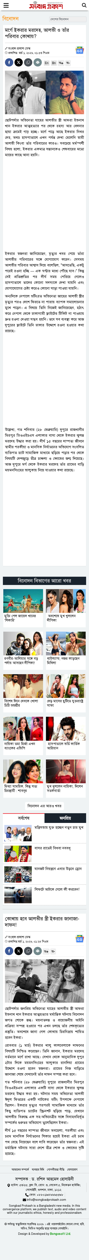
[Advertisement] (44, 204)
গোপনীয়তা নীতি (55, 1169)
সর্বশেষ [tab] (23, 818)
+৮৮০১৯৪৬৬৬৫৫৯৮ (50, 1195)
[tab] (23, 818)
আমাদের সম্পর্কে (20, 1169)
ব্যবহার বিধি (38, 1169)
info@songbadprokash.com (46, 1200)
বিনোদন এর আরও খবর (44, 806)
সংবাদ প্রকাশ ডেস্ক (19, 48)
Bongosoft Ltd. (60, 1234)
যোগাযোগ (72, 1169)
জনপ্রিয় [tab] (65, 818)
